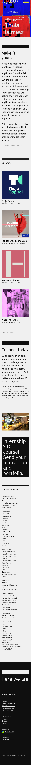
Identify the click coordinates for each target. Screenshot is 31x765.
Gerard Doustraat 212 (8, 703)
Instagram (5, 719)
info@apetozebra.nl (8, 708)
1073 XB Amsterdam (8, 706)
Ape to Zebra (8, 2)
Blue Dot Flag (9, 732)
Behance (4, 723)
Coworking (5, 740)
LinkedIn (4, 721)
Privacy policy (21, 755)
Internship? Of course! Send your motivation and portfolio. (15, 457)
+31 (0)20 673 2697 (8, 710)
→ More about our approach (13, 146)
